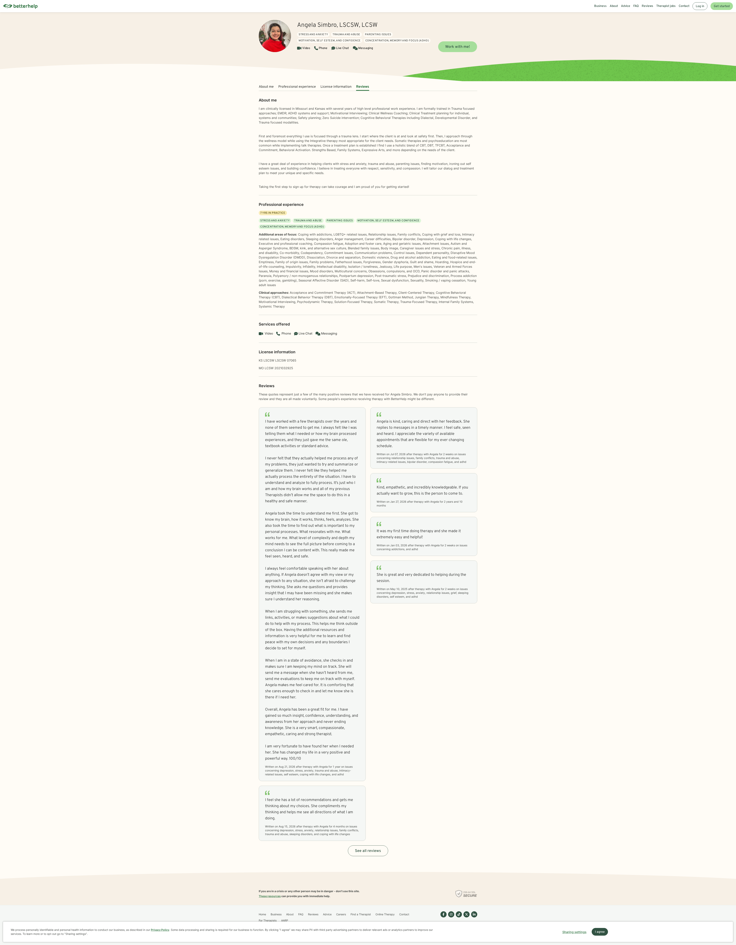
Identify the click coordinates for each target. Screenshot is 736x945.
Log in (700, 6)
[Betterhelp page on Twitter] (466, 917)
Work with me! (457, 46)
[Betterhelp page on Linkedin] (473, 917)
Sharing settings (574, 932)
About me (266, 87)
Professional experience (297, 87)
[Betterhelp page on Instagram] (450, 917)
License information (336, 87)
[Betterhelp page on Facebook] (443, 917)
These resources (270, 896)
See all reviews (368, 850)
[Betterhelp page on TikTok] (458, 917)
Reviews (362, 87)
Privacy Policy (160, 929)
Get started (722, 6)
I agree (600, 932)
